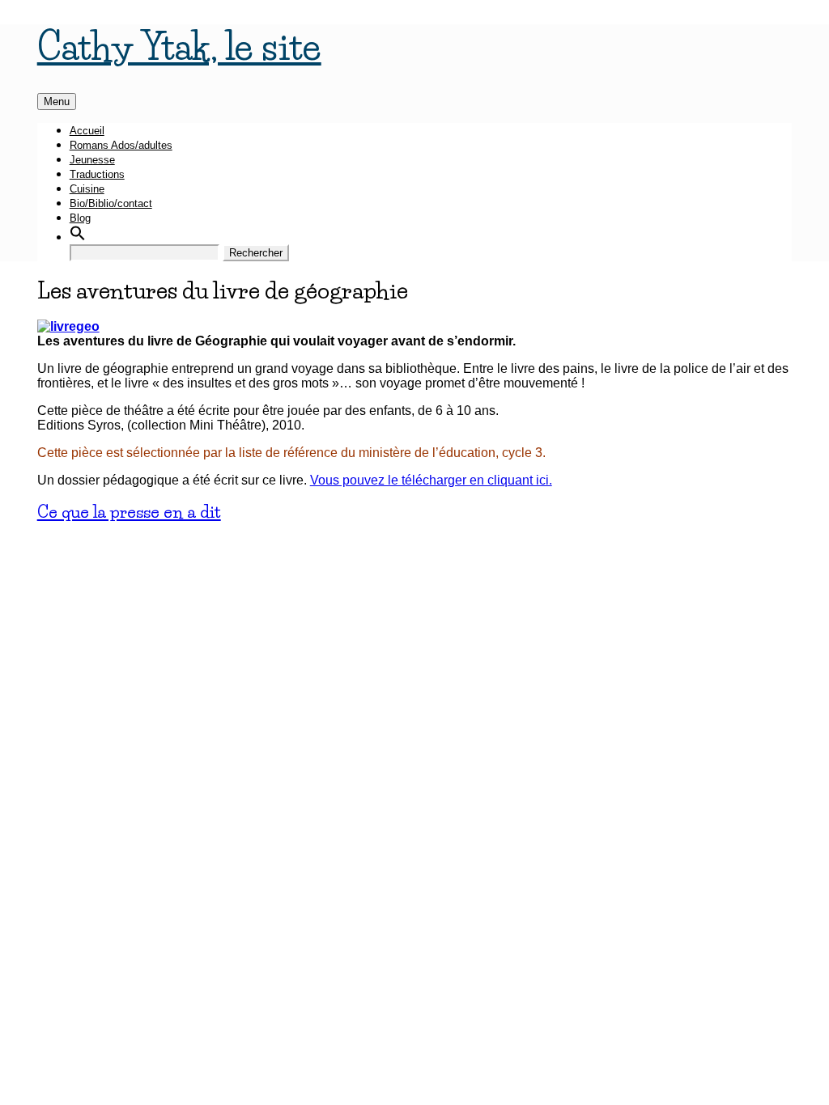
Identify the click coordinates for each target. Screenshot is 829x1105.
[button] (78, 237)
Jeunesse (92, 160)
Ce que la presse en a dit (129, 512)
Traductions (97, 174)
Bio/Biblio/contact (111, 203)
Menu (57, 101)
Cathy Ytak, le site (179, 46)
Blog (80, 218)
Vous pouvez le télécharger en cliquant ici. (431, 480)
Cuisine (87, 189)
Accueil (87, 131)
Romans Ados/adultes (121, 145)
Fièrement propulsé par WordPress (137, 543)
